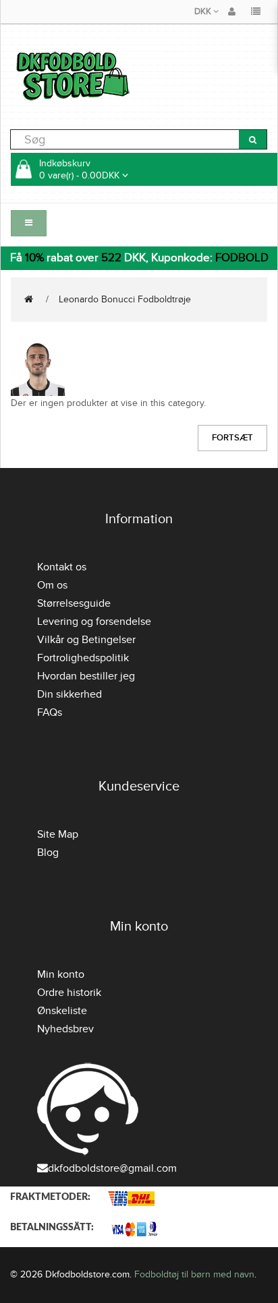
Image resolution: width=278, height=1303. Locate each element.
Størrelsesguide (74, 603)
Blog (48, 852)
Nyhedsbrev (65, 1029)
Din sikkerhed (69, 694)
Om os (52, 585)
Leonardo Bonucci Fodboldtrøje (125, 299)
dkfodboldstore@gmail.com (112, 1168)
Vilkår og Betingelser (86, 639)
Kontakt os (61, 567)
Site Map (57, 834)
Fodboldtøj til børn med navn (194, 1274)
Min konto (60, 974)
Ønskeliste (62, 1010)
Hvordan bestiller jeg (86, 676)
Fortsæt (232, 437)
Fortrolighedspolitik (83, 658)
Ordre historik (69, 992)
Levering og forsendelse (94, 621)
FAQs (49, 712)
